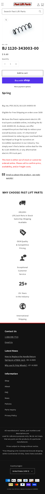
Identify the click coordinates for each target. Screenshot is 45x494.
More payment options (22, 87)
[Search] (40, 11)
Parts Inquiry (10, 409)
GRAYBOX (35, 489)
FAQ (6, 392)
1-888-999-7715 (11, 337)
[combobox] (22, 12)
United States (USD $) (20, 471)
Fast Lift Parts (16, 489)
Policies (8, 404)
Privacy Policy (11, 415)
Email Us (9, 342)
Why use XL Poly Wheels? (16, 365)
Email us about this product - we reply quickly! (23, 176)
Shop (7, 380)
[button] (2, 4)
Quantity (5, 59)
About (7, 386)
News (7, 398)
